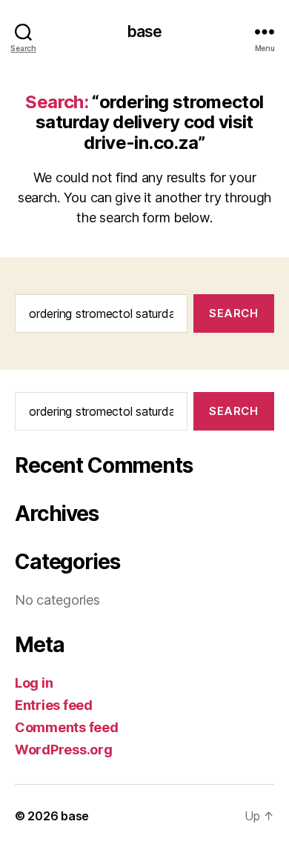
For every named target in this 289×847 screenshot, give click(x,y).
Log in (34, 683)
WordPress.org (64, 749)
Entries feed (54, 705)
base (144, 31)
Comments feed (67, 727)
